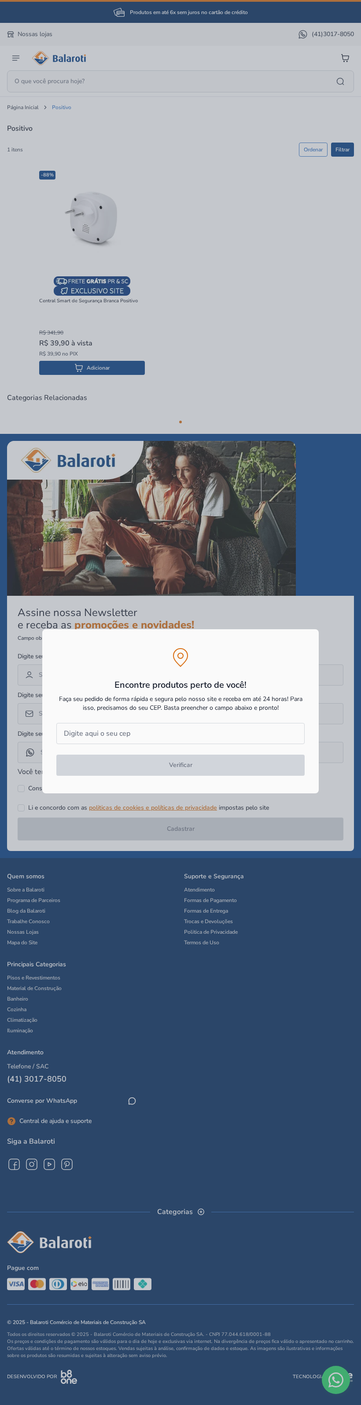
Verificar (180, 765)
